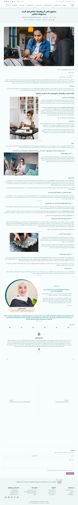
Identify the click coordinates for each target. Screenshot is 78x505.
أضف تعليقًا (71, 459)
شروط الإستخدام (14, 490)
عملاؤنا (34, 494)
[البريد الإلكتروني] (10, 327)
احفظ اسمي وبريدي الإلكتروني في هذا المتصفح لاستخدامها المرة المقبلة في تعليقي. (60, 470)
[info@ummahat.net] (73, 1)
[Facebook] (8, 1)
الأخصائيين (71, 493)
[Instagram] (6, 1)
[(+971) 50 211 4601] (63, 1)
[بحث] (10, 5)
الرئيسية (64, 5)
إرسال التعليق (70, 473)
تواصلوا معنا (14, 5)
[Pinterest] (21, 327)
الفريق (71, 491)
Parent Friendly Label (31, 493)
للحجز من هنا (68, 305)
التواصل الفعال (44, 259)
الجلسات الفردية (51, 490)
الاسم (72, 455)
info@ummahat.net (68, 1)
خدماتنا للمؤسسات (29, 5)
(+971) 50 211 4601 (59, 1)
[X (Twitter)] (45, 327)
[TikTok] (10, 1)
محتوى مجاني (22, 5)
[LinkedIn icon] (39, 349)
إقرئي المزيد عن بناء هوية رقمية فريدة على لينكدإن (64, 263)
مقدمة (70, 75)
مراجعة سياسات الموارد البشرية (30, 491)
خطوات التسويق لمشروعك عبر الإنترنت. (53, 215)
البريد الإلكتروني (34, 455)
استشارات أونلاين (48, 5)
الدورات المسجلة (51, 493)
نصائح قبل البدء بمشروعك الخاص (65, 76)
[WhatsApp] (12, 1)
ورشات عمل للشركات (32, 490)
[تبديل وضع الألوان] (14, 1)
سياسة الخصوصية (14, 491)
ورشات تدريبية (39, 5)
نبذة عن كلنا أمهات (57, 5)
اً (56, 131)
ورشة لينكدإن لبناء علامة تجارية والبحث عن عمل (36, 263)
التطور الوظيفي (30, 19)
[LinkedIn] (4, 1)
